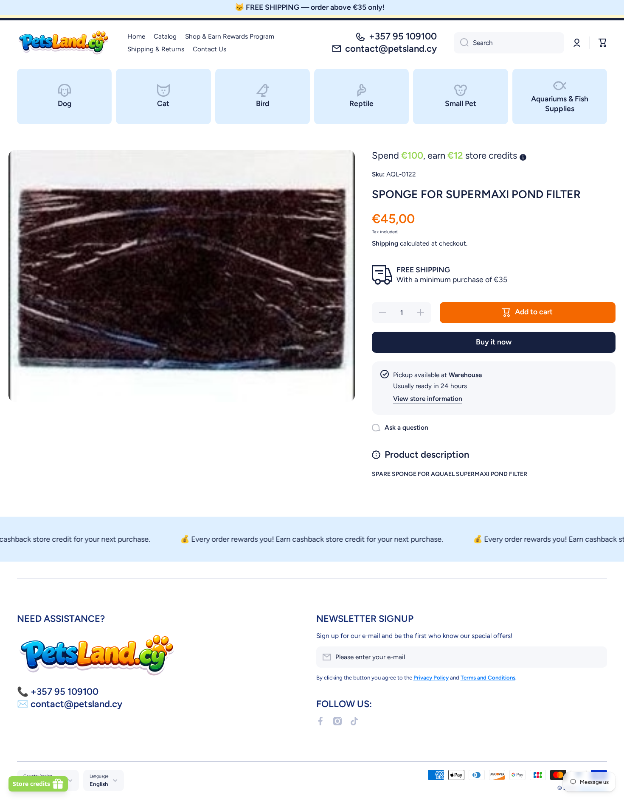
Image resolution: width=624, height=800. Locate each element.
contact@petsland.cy (391, 48)
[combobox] (509, 42)
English (99, 783)
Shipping (385, 243)
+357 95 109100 (403, 36)
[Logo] (63, 43)
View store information (427, 398)
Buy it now (494, 341)
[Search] (461, 42)
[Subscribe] (596, 657)
